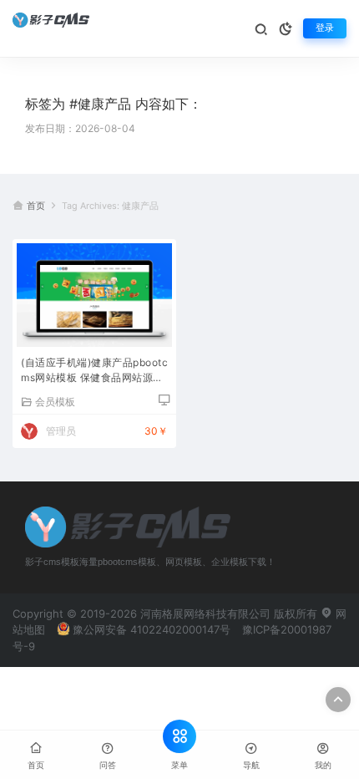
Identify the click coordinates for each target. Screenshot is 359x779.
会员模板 (55, 401)
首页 (36, 206)
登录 (325, 28)
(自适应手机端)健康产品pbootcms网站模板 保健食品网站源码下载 (94, 371)
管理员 (61, 431)
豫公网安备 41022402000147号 (151, 629)
